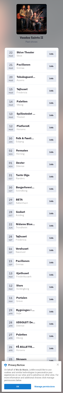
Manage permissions (44, 386)
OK (17, 386)
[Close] (57, 364)
